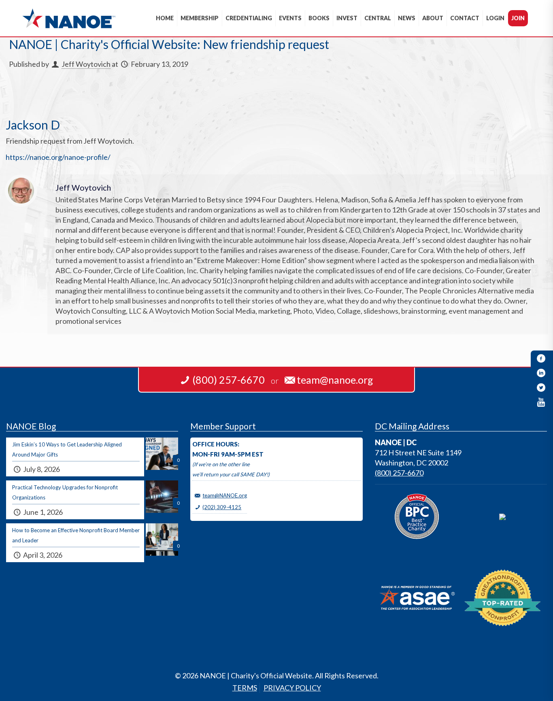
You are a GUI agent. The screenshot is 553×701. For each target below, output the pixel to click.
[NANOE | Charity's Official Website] (68, 18)
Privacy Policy (292, 687)
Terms (244, 687)
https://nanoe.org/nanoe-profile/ (58, 157)
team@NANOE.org (224, 495)
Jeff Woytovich (86, 63)
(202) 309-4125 (221, 507)
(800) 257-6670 (399, 472)
